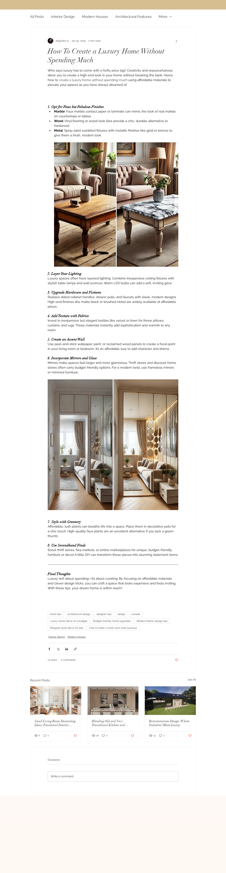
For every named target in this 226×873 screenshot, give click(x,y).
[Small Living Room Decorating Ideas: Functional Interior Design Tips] (55, 700)
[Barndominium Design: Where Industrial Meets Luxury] (170, 700)
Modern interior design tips (152, 621)
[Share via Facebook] (49, 649)
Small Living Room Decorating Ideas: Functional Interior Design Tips (55, 723)
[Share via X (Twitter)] (58, 649)
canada (135, 614)
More (163, 16)
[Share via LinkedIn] (66, 649)
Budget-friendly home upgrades (112, 621)
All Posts (37, 16)
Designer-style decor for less (66, 627)
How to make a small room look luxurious (113, 627)
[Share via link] (75, 649)
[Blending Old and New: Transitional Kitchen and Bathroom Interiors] (113, 700)
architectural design (79, 614)
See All (192, 679)
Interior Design (63, 16)
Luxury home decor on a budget (68, 621)
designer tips (104, 614)
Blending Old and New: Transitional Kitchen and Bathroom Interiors (108, 723)
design (121, 614)
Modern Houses (95, 16)
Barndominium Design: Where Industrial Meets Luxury (169, 723)
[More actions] (176, 41)
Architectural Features (133, 16)
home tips (55, 614)
